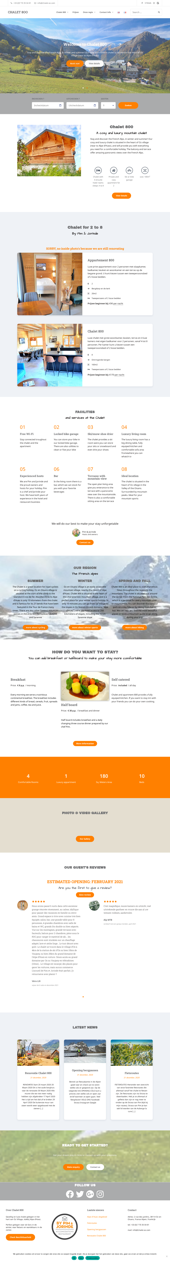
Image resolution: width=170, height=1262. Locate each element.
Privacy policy (92, 1258)
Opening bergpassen (85, 1070)
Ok (74, 1258)
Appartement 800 (101, 260)
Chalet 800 (61, 12)
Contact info (105, 12)
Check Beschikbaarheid (20, 1237)
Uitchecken (73, 98)
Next (158, 55)
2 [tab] (87, 88)
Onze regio (88, 12)
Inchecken (38, 98)
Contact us (94, 62)
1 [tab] (83, 88)
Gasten (104, 98)
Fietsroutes (132, 1073)
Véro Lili (36, 981)
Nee (81, 1258)
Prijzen (76, 12)
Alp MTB (108, 919)
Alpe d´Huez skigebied (97, 1216)
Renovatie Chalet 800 (38, 1073)
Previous (11, 55)
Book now (75, 62)
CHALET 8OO (18, 12)
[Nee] (166, 1256)
